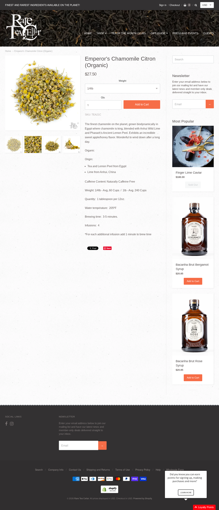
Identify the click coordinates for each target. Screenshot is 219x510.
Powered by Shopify (142, 498)
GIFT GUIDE (158, 33)
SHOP (100, 33)
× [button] (205, 468)
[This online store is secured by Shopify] (109, 492)
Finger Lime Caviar (189, 172)
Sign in (162, 5)
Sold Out (193, 184)
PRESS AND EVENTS (185, 33)
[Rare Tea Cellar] (24, 40)
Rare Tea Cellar (81, 498)
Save (109, 248)
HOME (88, 33)
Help (158, 469)
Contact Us (75, 469)
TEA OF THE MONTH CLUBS (128, 33)
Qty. (103, 97)
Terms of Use (122, 469)
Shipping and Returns (98, 469)
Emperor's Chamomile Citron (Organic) (33, 51)
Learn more (185, 492)
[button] (190, 507)
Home (8, 51)
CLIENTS (208, 33)
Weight (122, 81)
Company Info (55, 469)
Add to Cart (142, 104)
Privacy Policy (142, 469)
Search (39, 469)
